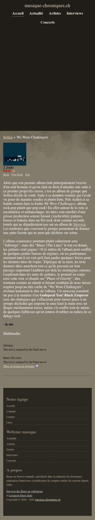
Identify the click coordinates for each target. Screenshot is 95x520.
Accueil (18, 13)
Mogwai (79, 224)
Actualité (36, 13)
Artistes (55, 13)
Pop (27, 174)
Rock (6, 174)
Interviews (75, 13)
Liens (9, 422)
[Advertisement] (47, 81)
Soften (8, 137)
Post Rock (17, 174)
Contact (10, 416)
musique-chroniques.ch (47, 499)
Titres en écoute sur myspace (19, 366)
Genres (10, 449)
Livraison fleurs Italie (20, 495)
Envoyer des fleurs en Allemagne (24, 491)
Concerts (48, 22)
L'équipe (11, 411)
